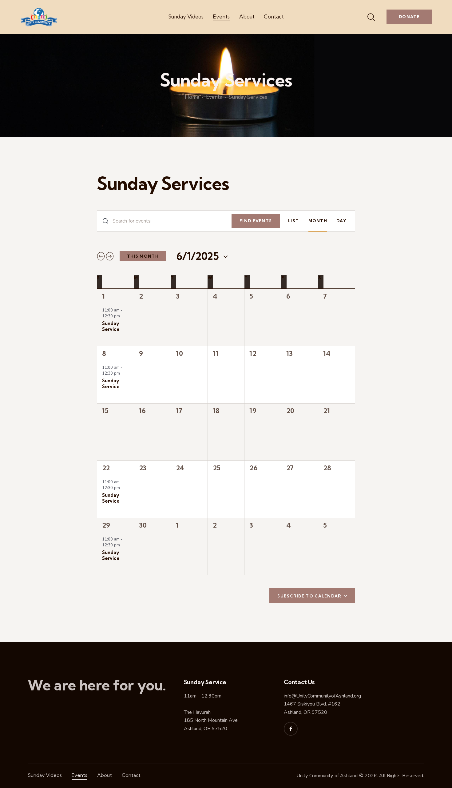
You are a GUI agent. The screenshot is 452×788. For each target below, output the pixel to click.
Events (214, 97)
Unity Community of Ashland (327, 775)
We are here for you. (97, 685)
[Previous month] (101, 256)
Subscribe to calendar (309, 595)
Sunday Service (111, 326)
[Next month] (109, 256)
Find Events (256, 220)
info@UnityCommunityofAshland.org (322, 696)
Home (192, 97)
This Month (143, 256)
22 (105, 468)
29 (106, 525)
